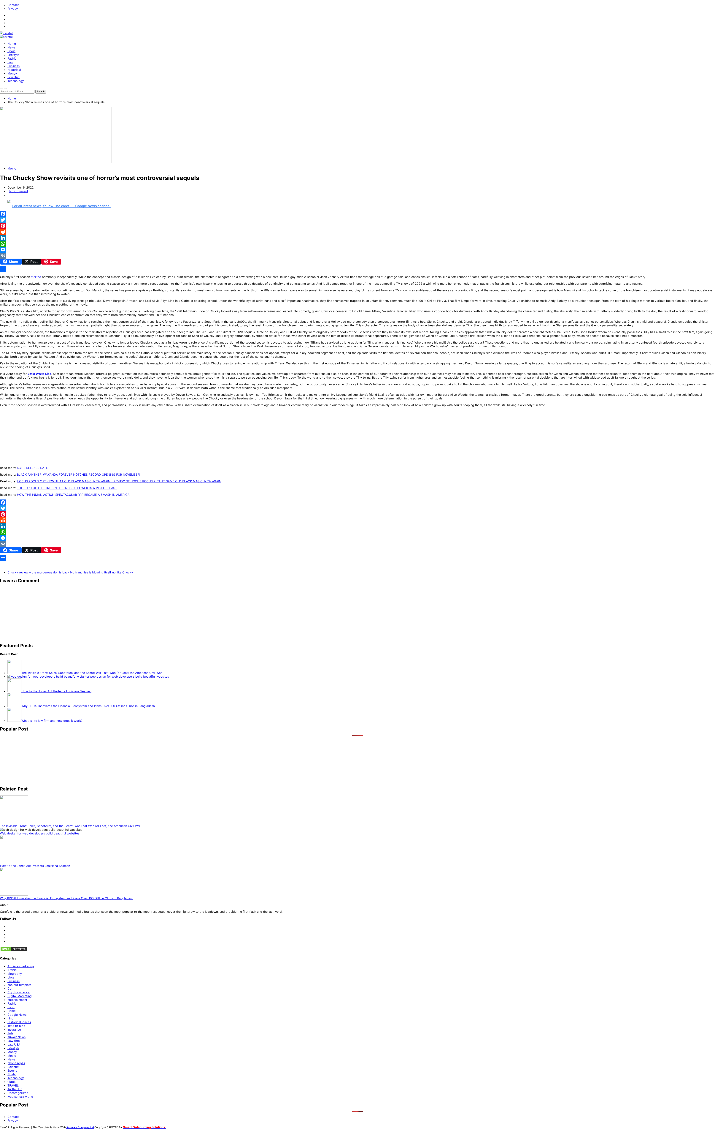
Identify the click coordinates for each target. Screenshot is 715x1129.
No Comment (18, 191)
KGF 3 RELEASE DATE (32, 468)
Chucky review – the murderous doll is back (38, 572)
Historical (14, 70)
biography (14, 973)
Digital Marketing (19, 996)
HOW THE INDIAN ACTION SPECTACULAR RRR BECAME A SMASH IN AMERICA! (73, 494)
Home (11, 43)
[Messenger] (357, 250)
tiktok (11, 1082)
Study (11, 1074)
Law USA (13, 1044)
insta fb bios (16, 1026)
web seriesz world (20, 1096)
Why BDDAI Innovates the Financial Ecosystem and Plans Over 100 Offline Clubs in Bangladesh (66, 898)
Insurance (14, 1029)
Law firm (13, 1041)
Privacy (12, 8)
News (11, 47)
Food (11, 1007)
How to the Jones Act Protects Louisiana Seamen (35, 866)
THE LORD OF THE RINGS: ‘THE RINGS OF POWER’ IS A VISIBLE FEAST (67, 488)
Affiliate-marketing (20, 966)
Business (13, 66)
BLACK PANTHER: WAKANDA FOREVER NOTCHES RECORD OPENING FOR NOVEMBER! (78, 474)
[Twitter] (357, 220)
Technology (15, 81)
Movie (11, 168)
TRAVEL (13, 1085)
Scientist (13, 77)
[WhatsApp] (357, 244)
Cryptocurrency (18, 992)
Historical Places (19, 1022)
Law (10, 62)
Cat (9, 988)
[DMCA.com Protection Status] (14, 951)
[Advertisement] (111, 613)
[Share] (357, 269)
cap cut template (19, 985)
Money (12, 73)
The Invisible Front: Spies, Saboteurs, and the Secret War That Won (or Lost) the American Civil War (70, 826)
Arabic (12, 970)
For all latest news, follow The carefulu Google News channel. (61, 206)
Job (10, 1033)
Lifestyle (13, 55)
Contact (13, 5)
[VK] (357, 256)
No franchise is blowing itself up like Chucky (101, 572)
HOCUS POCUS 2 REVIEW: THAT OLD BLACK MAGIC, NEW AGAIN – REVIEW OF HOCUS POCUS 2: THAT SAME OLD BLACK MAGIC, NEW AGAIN (119, 481)
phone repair (16, 1063)
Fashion (12, 58)
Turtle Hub (14, 1089)
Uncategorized (17, 1093)
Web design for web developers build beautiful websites (39, 833)
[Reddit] (357, 232)
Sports (12, 1070)
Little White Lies (39, 374)
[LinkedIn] (357, 238)
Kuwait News (16, 1037)
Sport (11, 51)
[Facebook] (357, 214)
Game (11, 1011)
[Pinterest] (357, 226)
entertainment (17, 1000)
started (36, 277)
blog (10, 977)
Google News (16, 1014)
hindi (10, 1018)
